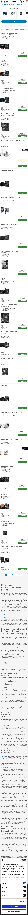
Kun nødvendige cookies (14, 911)
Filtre (14, 21)
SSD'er (7, 819)
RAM (2, 756)
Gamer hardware (13, 4)
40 (19, 574)
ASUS (5, 613)
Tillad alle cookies (14, 906)
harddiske (3, 819)
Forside (2, 4)
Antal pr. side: (17, 29)
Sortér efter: (2, 29)
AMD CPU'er (24, 623)
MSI (5, 614)
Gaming (6, 4)
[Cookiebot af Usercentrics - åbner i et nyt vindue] (20, 860)
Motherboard (20, 4)
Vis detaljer (21, 901)
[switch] (24, 887)
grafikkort (23, 741)
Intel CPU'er (5, 624)
